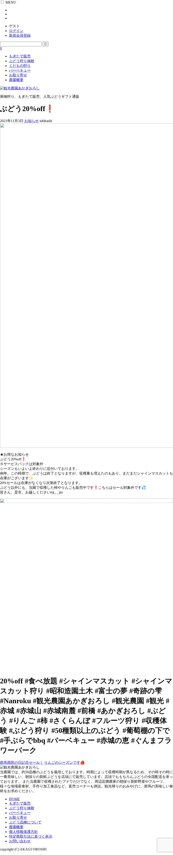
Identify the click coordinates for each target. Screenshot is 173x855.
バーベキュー (20, 70)
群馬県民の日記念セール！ (21, 762)
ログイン (16, 31)
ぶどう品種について (25, 822)
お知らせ (31, 121)
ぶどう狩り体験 (21, 61)
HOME (14, 799)
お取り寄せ (18, 75)
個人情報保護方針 (23, 832)
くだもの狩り (20, 66)
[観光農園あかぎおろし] (20, 88)
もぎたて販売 (20, 56)
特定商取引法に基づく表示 (30, 836)
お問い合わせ (20, 841)
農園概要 (16, 80)
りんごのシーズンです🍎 (64, 762)
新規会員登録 (20, 35)
